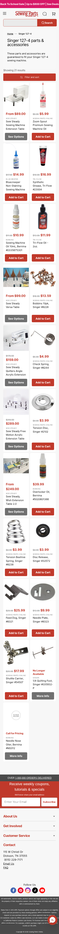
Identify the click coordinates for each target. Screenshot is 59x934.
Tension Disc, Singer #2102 (41, 429)
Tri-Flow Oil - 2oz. (40, 244)
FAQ (5, 867)
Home (10, 33)
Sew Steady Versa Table (13, 305)
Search (49, 22)
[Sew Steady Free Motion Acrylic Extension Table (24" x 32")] (16, 420)
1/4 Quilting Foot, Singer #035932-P (43, 684)
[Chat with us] (44, 13)
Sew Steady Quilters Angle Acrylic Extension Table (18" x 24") (16, 373)
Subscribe (49, 802)
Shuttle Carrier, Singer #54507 (15, 680)
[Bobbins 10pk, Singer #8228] (43, 294)
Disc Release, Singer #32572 (41, 559)
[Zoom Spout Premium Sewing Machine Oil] (43, 112)
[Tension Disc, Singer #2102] (43, 420)
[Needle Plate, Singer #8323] (43, 608)
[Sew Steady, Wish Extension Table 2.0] (16, 485)
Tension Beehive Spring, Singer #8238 (15, 561)
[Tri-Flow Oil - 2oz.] (43, 233)
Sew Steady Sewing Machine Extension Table (15, 125)
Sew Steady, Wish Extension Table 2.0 (15, 500)
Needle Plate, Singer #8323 (41, 619)
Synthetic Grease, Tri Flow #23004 (42, 186)
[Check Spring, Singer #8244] (43, 356)
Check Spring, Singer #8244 (41, 366)
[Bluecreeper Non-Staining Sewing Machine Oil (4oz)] (16, 173)
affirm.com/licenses (8, 923)
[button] (4, 13)
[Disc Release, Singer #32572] (43, 548)
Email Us (8, 863)
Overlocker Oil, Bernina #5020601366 (41, 495)
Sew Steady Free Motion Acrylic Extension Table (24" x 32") (16, 437)
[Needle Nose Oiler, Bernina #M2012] (16, 732)
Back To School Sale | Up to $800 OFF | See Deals (29, 4)
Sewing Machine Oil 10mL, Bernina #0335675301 (16, 246)
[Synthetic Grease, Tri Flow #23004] (43, 173)
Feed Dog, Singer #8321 (16, 619)
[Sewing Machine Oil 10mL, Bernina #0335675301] (16, 233)
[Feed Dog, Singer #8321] (16, 608)
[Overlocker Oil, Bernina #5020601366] (43, 485)
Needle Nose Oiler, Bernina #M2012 (14, 744)
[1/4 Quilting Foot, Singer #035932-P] (43, 670)
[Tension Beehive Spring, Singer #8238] (16, 548)
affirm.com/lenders (44, 912)
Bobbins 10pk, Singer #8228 (41, 305)
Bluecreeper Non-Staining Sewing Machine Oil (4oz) (15, 188)
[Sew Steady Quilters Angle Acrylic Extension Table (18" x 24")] (16, 356)
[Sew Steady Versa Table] (16, 294)
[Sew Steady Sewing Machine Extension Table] (16, 112)
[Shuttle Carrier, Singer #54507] (16, 670)
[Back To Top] (54, 929)
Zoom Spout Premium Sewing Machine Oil (43, 125)
